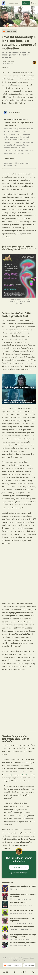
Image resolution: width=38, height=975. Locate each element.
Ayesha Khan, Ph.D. (8, 61)
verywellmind (11, 774)
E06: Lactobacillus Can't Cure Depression (22, 920)
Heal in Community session (16, 248)
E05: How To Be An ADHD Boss (22, 927)
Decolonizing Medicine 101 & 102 (23, 886)
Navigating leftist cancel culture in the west (22, 895)
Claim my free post (19, 867)
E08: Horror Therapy (18, 902)
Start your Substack (13, 965)
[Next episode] (7, 25)
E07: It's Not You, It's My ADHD (21, 910)
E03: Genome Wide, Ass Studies (23, 943)
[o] (5, 888)
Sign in (33, 3)
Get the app (29, 965)
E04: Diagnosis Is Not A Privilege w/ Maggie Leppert (23, 936)
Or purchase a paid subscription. (19, 873)
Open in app (11, 31)
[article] (19, 888)
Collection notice (19, 960)
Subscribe (25, 3)
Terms (32, 958)
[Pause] (2, 25)
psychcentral (23, 774)
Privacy (26, 958)
